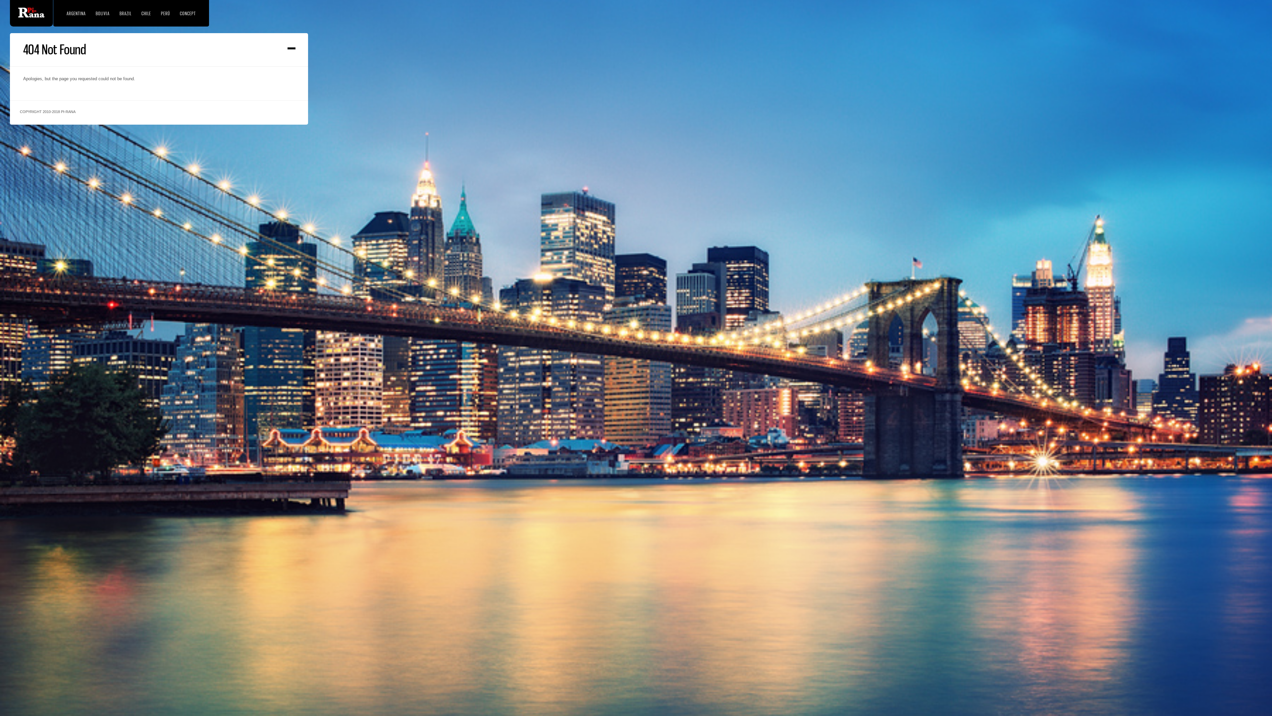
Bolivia (103, 13)
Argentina (76, 13)
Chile (146, 13)
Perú (165, 13)
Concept (188, 13)
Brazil (126, 13)
